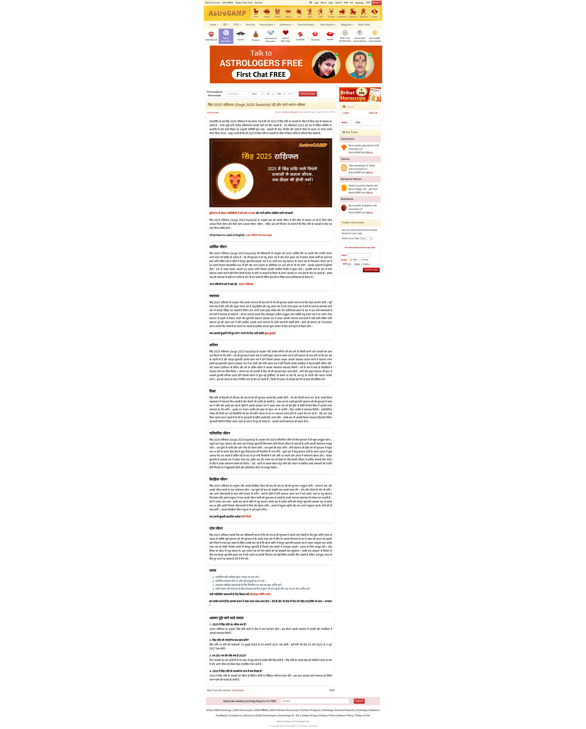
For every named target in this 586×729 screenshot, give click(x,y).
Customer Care (302, 721)
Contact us (235, 715)
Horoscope (213, 112)
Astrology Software (367, 710)
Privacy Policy (327, 715)
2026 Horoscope (243, 710)
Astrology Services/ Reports (338, 710)
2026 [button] (236, 24)
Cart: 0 (377, 3)
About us (249, 715)
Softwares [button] (285, 24)
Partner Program (311, 710)
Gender (344, 259)
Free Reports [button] (327, 24)
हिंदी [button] (225, 24)
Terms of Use (362, 715)
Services (250, 24)
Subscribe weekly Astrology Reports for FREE (249, 701)
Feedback (221, 715)
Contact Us (289, 721)
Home (279, 721)
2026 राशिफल (261, 710)
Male (355, 260)
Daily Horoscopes (266, 715)
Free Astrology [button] (306, 24)
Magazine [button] (346, 24)
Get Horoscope (308, 94)
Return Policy (345, 715)
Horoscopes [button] (267, 24)
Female (365, 260)
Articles (346, 122)
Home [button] (213, 24)
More (369, 152)
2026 (357, 122)
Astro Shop (364, 24)
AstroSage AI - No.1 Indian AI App (298, 715)
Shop (209, 710)
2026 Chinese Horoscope (284, 710)
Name (344, 255)
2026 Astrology (223, 710)
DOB (345, 263)
